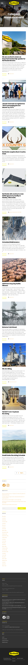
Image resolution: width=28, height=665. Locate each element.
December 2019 (5, 532)
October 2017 (4, 560)
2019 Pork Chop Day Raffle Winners (11, 285)
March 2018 (4, 558)
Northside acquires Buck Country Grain (14, 153)
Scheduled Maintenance (11, 242)
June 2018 (4, 555)
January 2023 (4, 521)
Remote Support (20, 658)
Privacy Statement (7, 658)
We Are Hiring (7, 369)
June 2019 (4, 541)
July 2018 (4, 553)
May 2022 (4, 525)
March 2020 (4, 530)
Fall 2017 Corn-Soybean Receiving (10, 413)
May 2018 (3, 556)
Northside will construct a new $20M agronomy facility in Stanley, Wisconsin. (13, 196)
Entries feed (4, 638)
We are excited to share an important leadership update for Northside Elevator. (13, 59)
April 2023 (4, 519)
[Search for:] (9, 508)
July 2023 (4, 518)
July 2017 (4, 562)
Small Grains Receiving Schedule (13, 455)
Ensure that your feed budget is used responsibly (11, 499)
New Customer (25, 4)
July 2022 (4, 523)
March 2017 (4, 565)
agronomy (10, 212)
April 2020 (4, 528)
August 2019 (4, 537)
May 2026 (4, 516)
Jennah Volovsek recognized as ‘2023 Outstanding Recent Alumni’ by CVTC (13, 105)
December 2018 (5, 551)
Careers (15, 381)
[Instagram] (8, 485)
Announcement (11, 73)
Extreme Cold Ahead (9, 327)
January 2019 (4, 549)
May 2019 (3, 542)
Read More (4, 73)
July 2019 (4, 539)
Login (19, 4)
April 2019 (4, 544)
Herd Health (19, 212)
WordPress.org (4, 642)
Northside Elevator (7, 659)
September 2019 (5, 535)
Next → (22, 473)
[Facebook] (4, 485)
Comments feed (5, 640)
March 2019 (4, 546)
